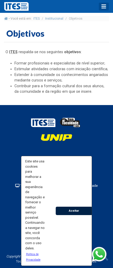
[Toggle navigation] (104, 6)
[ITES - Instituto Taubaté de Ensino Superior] (43, 122)
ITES (36, 18)
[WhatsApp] (99, 254)
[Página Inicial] (17, 6)
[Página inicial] (6, 18)
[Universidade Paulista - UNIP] (56, 137)
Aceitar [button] (74, 210)
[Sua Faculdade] (70, 122)
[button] (35, 257)
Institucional (54, 18)
